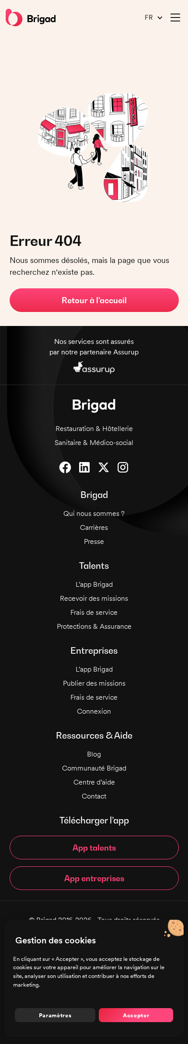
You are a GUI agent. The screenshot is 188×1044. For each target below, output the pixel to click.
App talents (94, 847)
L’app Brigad (94, 584)
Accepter (136, 1015)
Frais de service (94, 612)
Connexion (94, 711)
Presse (94, 541)
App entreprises (94, 878)
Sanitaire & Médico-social (94, 442)
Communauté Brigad (94, 768)
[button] (150, 18)
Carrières (94, 527)
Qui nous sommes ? (94, 513)
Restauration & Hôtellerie (94, 428)
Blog (94, 754)
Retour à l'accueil (94, 300)
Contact (94, 796)
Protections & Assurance (94, 626)
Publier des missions (94, 683)
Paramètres (55, 1015)
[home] (31, 17)
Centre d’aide (94, 782)
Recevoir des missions (94, 598)
